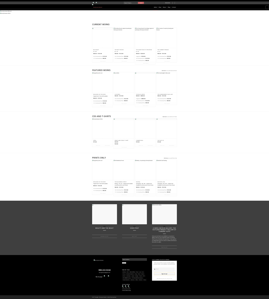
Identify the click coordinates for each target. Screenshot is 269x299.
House (124, 275)
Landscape (128, 275)
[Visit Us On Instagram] (129, 290)
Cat (142, 271)
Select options (103, 61)
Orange (136, 275)
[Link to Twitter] (174, 3)
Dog (136, 273)
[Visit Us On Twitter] (126, 290)
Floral (139, 273)
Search (124, 262)
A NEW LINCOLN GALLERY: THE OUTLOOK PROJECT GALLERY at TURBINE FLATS (164, 229)
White (137, 279)
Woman (140, 279)
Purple (140, 275)
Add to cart (98, 145)
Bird (128, 271)
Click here (164, 70)
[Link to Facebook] (172, 3)
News (104, 226)
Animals (124, 271)
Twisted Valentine (126, 279)
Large (133, 275)
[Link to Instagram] (176, 3)
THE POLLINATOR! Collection (137, 277)
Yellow (144, 279)
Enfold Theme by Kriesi (111, 297)
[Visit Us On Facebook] (123, 290)
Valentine (132, 279)
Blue (137, 271)
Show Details (107, 145)
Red (144, 275)
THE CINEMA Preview (127, 277)
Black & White (132, 271)
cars (140, 271)
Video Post (134, 228)
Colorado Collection (130, 273)
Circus (124, 273)
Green (142, 273)
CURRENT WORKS (101, 24)
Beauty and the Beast (104, 228)
